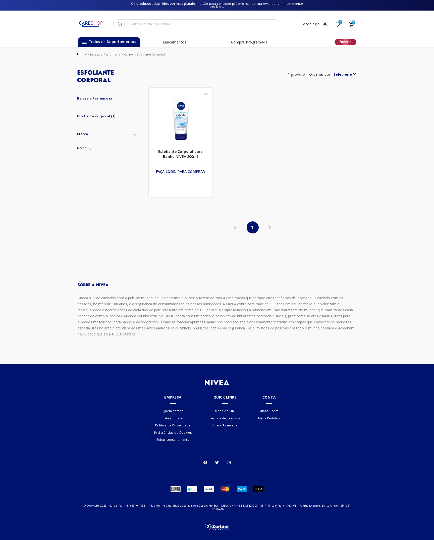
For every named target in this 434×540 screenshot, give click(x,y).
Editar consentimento (172, 439)
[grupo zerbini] (217, 527)
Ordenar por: (320, 74)
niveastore (81, 54)
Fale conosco (173, 418)
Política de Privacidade (173, 425)
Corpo (128, 54)
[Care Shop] (91, 24)
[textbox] (201, 24)
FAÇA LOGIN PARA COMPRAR (180, 171)
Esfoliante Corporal (151, 54)
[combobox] (344, 75)
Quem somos (173, 411)
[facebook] (205, 462)
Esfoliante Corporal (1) (96, 116)
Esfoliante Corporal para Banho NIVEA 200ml (180, 154)
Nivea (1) (84, 147)
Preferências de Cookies (173, 432)
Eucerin (345, 42)
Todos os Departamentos (112, 42)
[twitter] (217, 462)
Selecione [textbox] (343, 74)
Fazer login (311, 24)
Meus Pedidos (269, 418)
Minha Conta (269, 411)
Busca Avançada (225, 425)
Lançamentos (175, 42)
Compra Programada (249, 42)
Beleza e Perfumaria (105, 54)
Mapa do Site (225, 411)
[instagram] (229, 462)
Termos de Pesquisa (225, 418)
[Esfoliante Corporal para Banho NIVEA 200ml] (180, 119)
